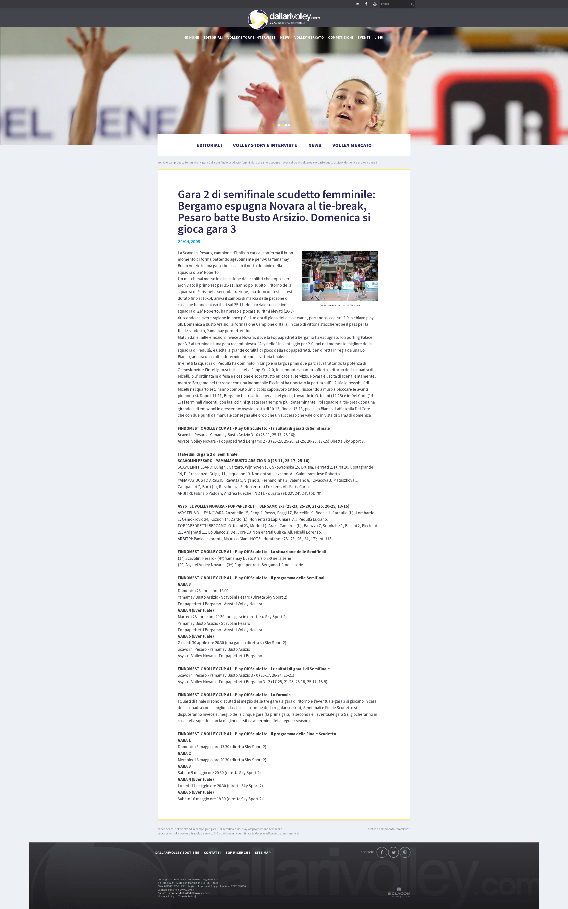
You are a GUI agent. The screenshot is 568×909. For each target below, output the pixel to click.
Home (194, 37)
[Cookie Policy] (187, 896)
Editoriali (213, 37)
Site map (263, 852)
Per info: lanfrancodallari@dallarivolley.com (184, 893)
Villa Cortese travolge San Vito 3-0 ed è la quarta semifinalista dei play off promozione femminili (236, 833)
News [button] (285, 37)
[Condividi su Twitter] (393, 852)
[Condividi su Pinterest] (405, 852)
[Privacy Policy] (167, 896)
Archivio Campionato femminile (178, 162)
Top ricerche (238, 852)
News (314, 145)
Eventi (364, 37)
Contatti (212, 852)
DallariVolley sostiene (177, 852)
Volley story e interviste (251, 37)
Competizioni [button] (340, 37)
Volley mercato (309, 37)
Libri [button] (379, 37)
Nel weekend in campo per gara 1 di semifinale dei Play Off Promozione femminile (228, 829)
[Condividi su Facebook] (382, 852)
